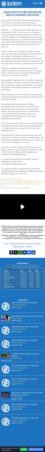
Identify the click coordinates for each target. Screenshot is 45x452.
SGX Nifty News (17, 179)
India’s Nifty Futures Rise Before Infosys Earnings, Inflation (22, 13)
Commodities (25, 267)
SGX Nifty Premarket (18, 305)
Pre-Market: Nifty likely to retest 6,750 (28, 181)
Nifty (10, 30)
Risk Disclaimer (18, 246)
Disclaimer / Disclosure (9, 235)
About (6, 243)
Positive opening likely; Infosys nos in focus (20, 185)
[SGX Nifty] (22, 4)
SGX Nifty (26, 188)
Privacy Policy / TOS (36, 449)
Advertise (28, 246)
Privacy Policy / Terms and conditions (31, 235)
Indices (9, 267)
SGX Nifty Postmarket (19, 329)
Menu (36, 3)
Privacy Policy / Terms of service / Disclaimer (25, 243)
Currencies (34, 267)
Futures (16, 267)
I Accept (23, 449)
